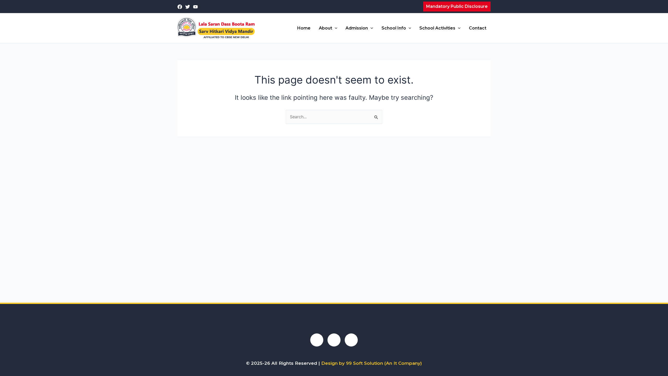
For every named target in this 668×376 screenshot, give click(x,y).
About (325, 28)
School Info (393, 28)
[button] (457, 6)
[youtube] (195, 6)
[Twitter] (187, 6)
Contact (477, 28)
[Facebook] (179, 6)
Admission (356, 28)
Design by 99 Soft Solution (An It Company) (371, 363)
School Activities (437, 28)
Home (304, 28)
